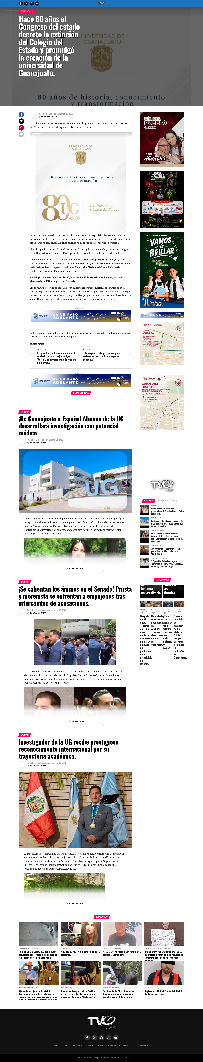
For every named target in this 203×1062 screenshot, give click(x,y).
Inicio (56, 1045)
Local (134, 1045)
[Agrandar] (180, 115)
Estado (65, 1045)
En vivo (100, 1045)
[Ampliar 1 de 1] (180, 174)
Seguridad (144, 1045)
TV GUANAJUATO (49, 116)
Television (111, 1045)
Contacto (90, 1045)
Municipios (124, 1045)
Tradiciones (77, 1045)
